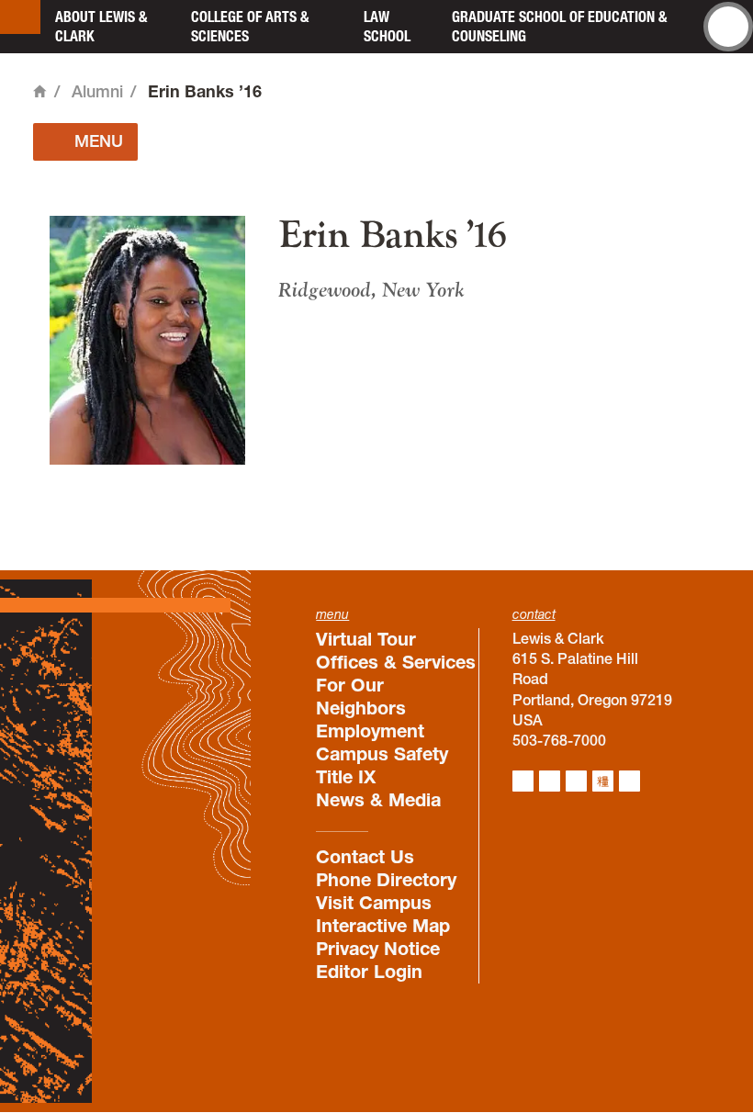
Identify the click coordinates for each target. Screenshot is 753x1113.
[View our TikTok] (602, 781)
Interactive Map (383, 926)
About (101, 26)
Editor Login (369, 972)
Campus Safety (382, 754)
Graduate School (559, 26)
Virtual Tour (366, 639)
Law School (387, 26)
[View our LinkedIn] (576, 781)
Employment (370, 731)
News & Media (378, 800)
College (250, 26)
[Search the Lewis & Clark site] (728, 26)
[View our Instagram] (523, 781)
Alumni (97, 91)
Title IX (346, 777)
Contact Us (365, 857)
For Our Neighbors (361, 696)
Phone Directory (386, 880)
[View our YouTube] (629, 781)
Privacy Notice (378, 949)
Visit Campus (374, 903)
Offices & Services (396, 662)
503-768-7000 (559, 740)
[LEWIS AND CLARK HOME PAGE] (20, 17)
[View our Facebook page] (549, 781)
